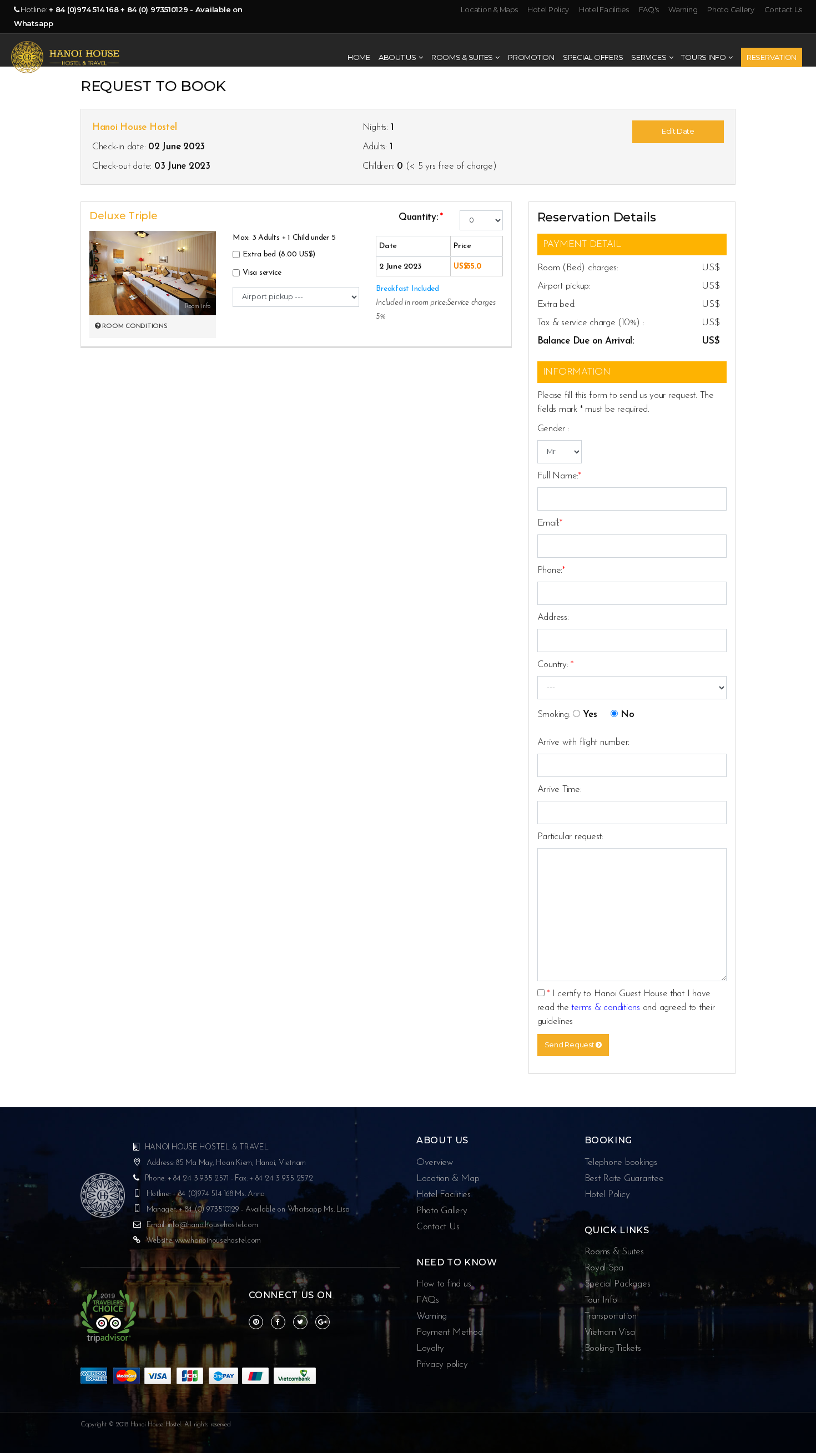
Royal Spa (604, 1268)
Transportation (611, 1316)
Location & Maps (490, 9)
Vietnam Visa (610, 1332)
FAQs (427, 1300)
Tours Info (703, 57)
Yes (590, 714)
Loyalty (430, 1348)
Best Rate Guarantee (624, 1178)
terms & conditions (605, 1007)
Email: (549, 523)
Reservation (772, 57)
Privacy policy (441, 1364)
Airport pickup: (564, 286)
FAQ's (649, 9)
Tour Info (601, 1300)
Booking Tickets (613, 1348)
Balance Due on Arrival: (585, 341)
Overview (434, 1162)
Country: (555, 664)
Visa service (262, 273)
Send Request (570, 1045)
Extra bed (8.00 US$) (279, 254)
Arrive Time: (559, 789)
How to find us (443, 1284)
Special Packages (618, 1284)
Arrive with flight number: (583, 742)
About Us (397, 57)
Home (358, 57)
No (627, 714)
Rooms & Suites (462, 57)
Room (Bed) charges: (577, 268)
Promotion (531, 57)
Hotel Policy (549, 9)
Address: (553, 617)
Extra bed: (556, 304)
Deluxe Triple (123, 216)
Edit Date (678, 131)
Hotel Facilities (605, 9)
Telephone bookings (621, 1162)
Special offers (593, 57)
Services (648, 57)
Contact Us (783, 9)
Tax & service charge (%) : (590, 322)
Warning (683, 9)
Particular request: (570, 836)
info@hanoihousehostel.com (213, 1225)
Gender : (553, 428)
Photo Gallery (731, 9)
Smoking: (554, 714)
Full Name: (559, 476)
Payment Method (449, 1332)
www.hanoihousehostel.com (218, 1241)
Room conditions (134, 326)
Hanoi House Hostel (134, 127)
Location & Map (447, 1178)
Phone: (551, 570)
